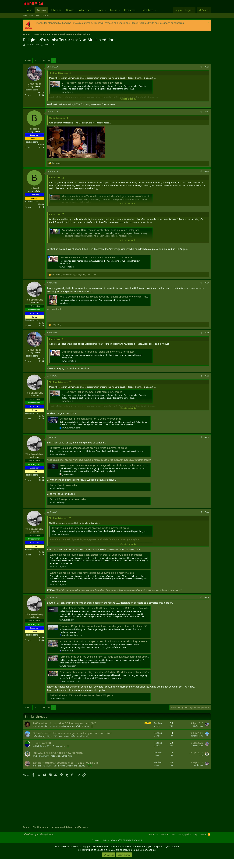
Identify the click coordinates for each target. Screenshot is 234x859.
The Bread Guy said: (58, 72)
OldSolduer (198, 726)
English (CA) (48, 834)
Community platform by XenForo (117, 840)
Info (101, 9)
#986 (207, 375)
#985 (207, 332)
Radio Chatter (59, 746)
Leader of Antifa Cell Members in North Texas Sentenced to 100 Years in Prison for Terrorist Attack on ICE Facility (121, 608)
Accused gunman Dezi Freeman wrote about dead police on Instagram (100, 229)
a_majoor (37, 765)
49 (49, 60)
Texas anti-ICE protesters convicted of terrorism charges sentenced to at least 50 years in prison (112, 626)
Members (147, 9)
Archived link (54, 309)
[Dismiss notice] (207, 23)
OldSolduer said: (57, 117)
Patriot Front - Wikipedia (63, 485)
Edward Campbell (40, 726)
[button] (94, 10)
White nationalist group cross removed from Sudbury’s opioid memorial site (92, 572)
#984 (207, 282)
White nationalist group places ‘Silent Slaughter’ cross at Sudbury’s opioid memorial (96, 554)
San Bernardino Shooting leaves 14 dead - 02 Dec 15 (66, 762)
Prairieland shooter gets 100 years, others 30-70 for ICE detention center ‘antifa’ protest (107, 671)
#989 (207, 597)
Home (28, 9)
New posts (28, 15)
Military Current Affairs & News (75, 726)
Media (113, 9)
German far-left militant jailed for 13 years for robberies (90, 418)
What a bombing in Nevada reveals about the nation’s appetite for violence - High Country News (112, 296)
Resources (129, 9)
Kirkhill (36, 746)
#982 (207, 111)
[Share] (201, 67)
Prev (29, 60)
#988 (207, 511)
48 (44, 60)
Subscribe (56, 9)
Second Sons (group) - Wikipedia (68, 499)
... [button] (39, 60)
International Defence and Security (74, 736)
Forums (41, 9)
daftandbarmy (39, 736)
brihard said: (55, 177)
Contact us (153, 834)
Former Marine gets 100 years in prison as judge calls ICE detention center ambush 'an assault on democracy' (120, 656)
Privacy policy (184, 834)
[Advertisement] (60, 52)
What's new (85, 9)
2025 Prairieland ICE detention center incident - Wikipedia (81, 695)
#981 (207, 66)
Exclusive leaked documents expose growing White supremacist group (88, 447)
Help (195, 834)
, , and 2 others (74, 274)
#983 (207, 171)
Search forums (42, 15)
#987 (207, 437)
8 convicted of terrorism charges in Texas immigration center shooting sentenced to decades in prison (115, 641)
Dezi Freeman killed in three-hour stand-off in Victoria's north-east (96, 257)
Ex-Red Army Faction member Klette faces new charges (92, 82)
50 (54, 60)
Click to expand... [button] (128, 98)
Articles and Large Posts (61, 756)
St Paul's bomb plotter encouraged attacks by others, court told (72, 733)
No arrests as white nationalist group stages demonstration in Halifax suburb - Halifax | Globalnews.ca (116, 465)
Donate (70, 9)
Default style (32, 834)
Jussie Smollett (42, 743)
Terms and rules (167, 834)
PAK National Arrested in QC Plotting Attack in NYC (64, 723)
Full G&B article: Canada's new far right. (58, 753)
